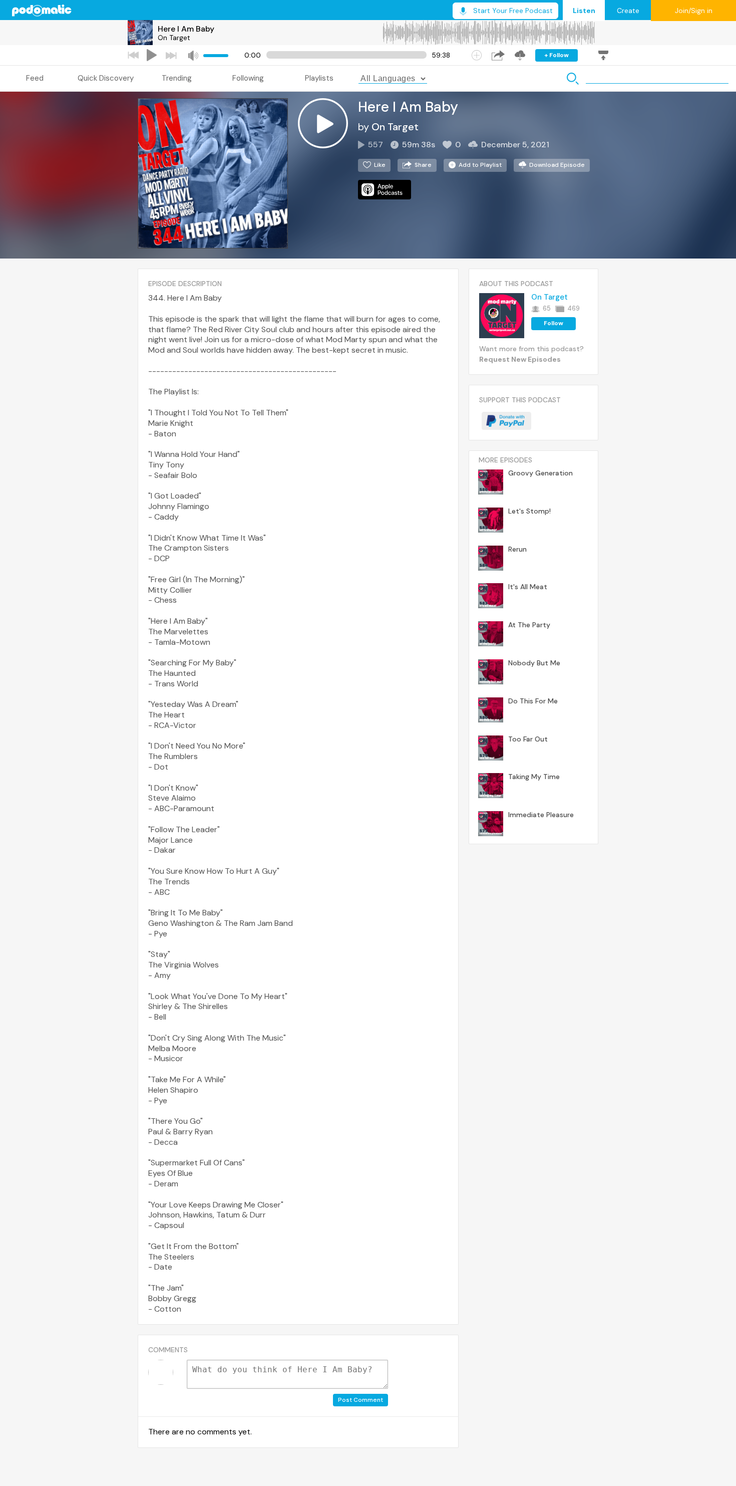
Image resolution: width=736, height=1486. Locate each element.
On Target (174, 37)
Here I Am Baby (186, 29)
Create (628, 10)
